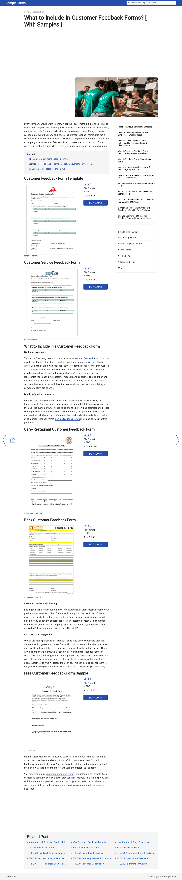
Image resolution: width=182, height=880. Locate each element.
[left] (4, 440)
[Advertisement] (91, 52)
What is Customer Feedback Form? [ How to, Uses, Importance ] (136, 176)
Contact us (11, 877)
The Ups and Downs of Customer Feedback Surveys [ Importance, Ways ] (135, 217)
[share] (13, 440)
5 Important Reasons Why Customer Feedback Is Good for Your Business (134, 209)
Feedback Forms (38, 12)
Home (26, 12)
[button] (136, 268)
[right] (177, 440)
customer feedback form (86, 358)
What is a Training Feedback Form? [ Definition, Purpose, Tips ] (134, 168)
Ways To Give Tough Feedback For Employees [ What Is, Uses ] (133, 133)
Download (95, 203)
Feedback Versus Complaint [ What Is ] (135, 127)
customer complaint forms (60, 774)
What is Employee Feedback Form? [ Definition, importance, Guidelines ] (134, 152)
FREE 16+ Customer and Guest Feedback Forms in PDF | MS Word (136, 201)
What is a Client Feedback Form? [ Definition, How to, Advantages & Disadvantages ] (133, 143)
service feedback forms (67, 419)
